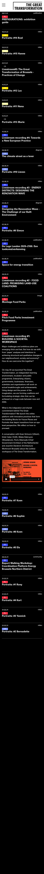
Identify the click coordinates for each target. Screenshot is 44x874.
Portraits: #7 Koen (12, 500)
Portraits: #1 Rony (12, 584)
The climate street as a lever (18, 156)
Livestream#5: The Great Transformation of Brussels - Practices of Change (18, 72)
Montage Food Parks (14, 302)
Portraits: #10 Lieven (13, 172)
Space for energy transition (17, 264)
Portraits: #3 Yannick (14, 616)
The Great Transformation (28, 6)
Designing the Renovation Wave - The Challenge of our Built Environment (20, 212)
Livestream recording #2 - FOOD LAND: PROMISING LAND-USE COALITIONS (20, 283)
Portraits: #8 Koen (12, 531)
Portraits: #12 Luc (12, 90)
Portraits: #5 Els (11, 547)
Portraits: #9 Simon (13, 230)
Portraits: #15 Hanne (13, 53)
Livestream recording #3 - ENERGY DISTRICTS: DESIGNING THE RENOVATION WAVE (21, 190)
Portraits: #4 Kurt (12, 600)
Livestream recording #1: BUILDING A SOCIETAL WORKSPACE (16, 339)
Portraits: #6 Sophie (13, 516)
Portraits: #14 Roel (12, 37)
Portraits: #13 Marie (13, 122)
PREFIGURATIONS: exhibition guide (18, 21)
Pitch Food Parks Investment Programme (18, 319)
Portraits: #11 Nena (13, 106)
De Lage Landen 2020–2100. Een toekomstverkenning (20, 248)
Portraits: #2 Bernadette (15, 631)
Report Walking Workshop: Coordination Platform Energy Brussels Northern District (19, 566)
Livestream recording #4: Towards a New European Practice (21, 139)
